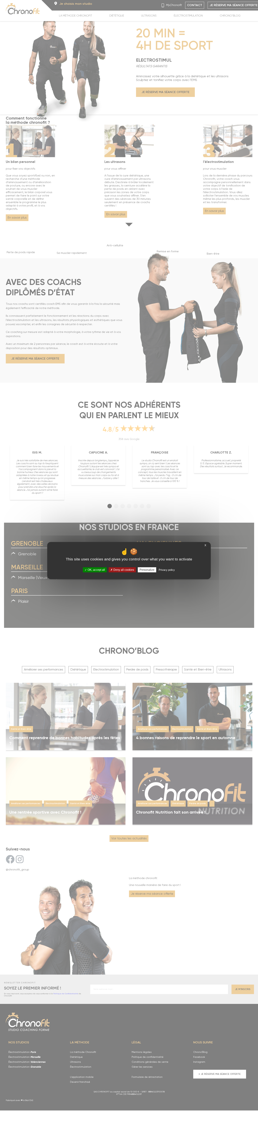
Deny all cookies (123, 569)
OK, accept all (96, 569)
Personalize (147, 569)
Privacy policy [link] (167, 569)
